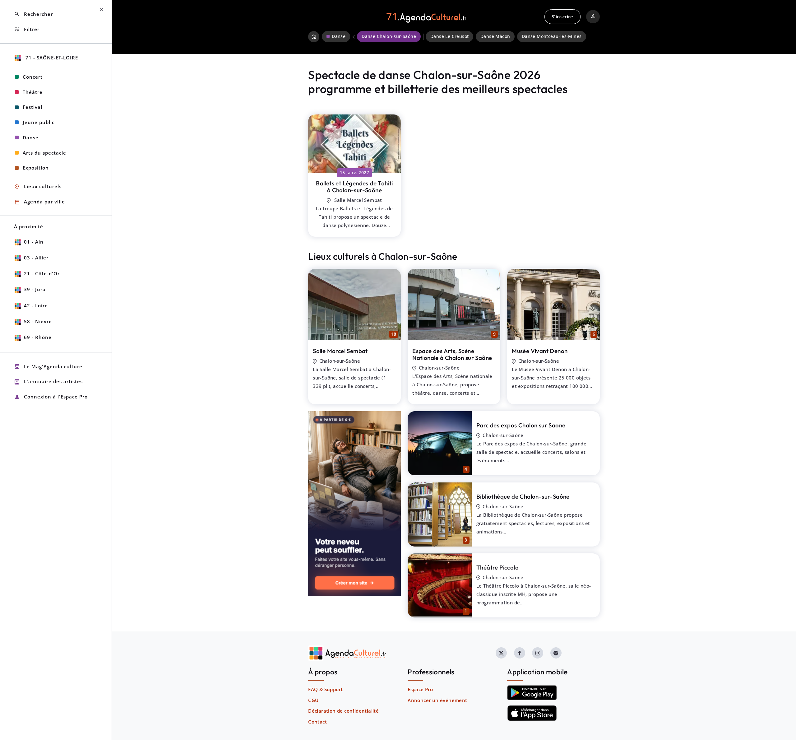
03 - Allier (36, 257)
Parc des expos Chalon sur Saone (520, 425)
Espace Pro (420, 689)
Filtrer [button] (26, 29)
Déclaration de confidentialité (343, 711)
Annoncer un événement (437, 700)
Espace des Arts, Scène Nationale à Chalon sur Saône (452, 354)
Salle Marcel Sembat (340, 351)
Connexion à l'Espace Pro (51, 397)
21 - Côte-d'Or (42, 273)
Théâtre (33, 92)
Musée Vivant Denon (539, 351)
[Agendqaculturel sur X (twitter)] (501, 653)
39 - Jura (35, 289)
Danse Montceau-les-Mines (552, 36)
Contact (317, 722)
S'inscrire (562, 16)
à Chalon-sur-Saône (354, 186)
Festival (32, 107)
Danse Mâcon (495, 36)
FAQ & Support (325, 689)
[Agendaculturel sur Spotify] (556, 653)
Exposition (36, 168)
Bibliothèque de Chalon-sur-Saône (523, 496)
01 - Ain (34, 242)
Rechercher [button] (33, 14)
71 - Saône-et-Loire (51, 57)
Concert (33, 77)
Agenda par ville (39, 202)
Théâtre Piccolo (497, 567)
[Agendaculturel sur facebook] (519, 653)
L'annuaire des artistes (48, 381)
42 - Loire (36, 305)
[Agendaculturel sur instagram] (537, 653)
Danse (31, 137)
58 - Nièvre (38, 321)
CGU (313, 700)
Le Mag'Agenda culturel (49, 366)
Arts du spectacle (44, 153)
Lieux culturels (38, 186)
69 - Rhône (38, 337)
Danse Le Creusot (449, 36)
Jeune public (38, 122)
